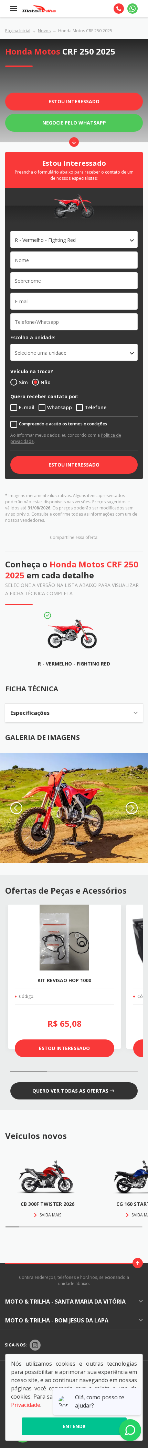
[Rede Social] (35, 1345)
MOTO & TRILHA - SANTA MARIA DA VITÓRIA (65, 1301)
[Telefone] (119, 8)
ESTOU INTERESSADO (74, 464)
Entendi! (74, 1426)
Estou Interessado (74, 101)
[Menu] (13, 8)
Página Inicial (17, 31)
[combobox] (74, 239)
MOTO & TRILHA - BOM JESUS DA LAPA (56, 1320)
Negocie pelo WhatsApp (74, 122)
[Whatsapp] (132, 8)
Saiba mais (50, 1215)
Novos (44, 31)
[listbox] (74, 352)
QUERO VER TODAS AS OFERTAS (70, 1090)
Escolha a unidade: (32, 337)
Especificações (30, 713)
